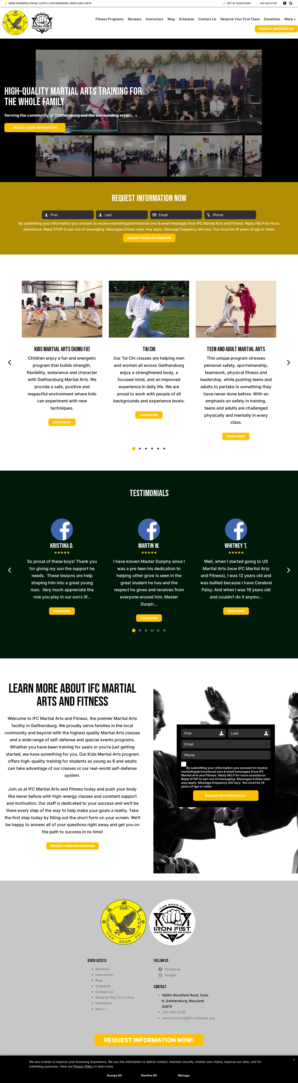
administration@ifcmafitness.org (186, 1018)
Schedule (186, 19)
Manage (184, 1075)
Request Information (276, 29)
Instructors (154, 19)
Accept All (114, 1075)
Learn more (62, 422)
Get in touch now (238, 3)
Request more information (35, 127)
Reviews (134, 19)
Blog (171, 19)
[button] (9, 362)
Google (170, 975)
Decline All (149, 1075)
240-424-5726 (268, 3)
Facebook (173, 969)
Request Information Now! (149, 1040)
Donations (272, 19)
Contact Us (207, 19)
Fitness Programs (109, 19)
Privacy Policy (83, 1066)
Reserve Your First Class (240, 19)
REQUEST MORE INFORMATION (72, 846)
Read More (61, 611)
